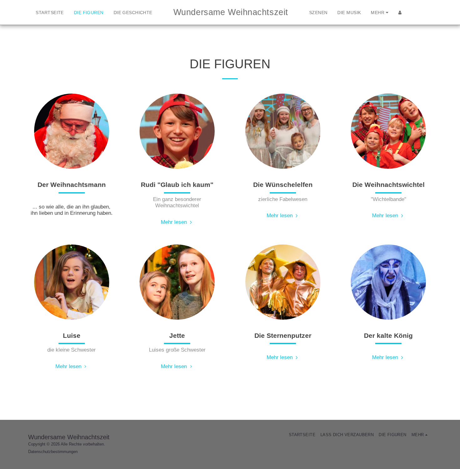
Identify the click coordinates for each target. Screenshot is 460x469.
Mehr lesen (174, 222)
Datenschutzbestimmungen (53, 451)
